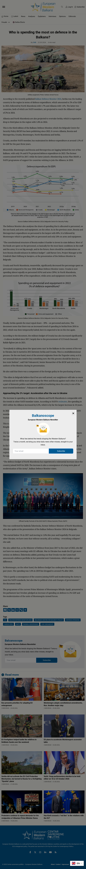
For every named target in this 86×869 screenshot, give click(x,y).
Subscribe (61, 451)
